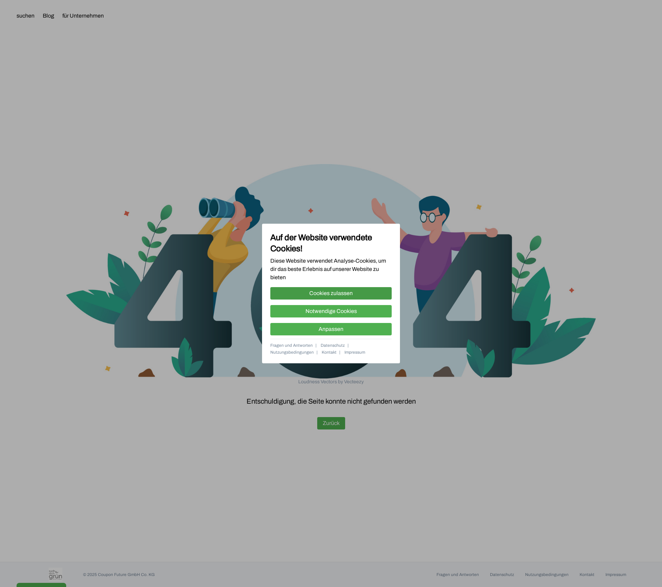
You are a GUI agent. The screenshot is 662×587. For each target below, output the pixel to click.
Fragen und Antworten (291, 345)
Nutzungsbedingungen (292, 352)
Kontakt (329, 352)
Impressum (354, 352)
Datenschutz (333, 345)
